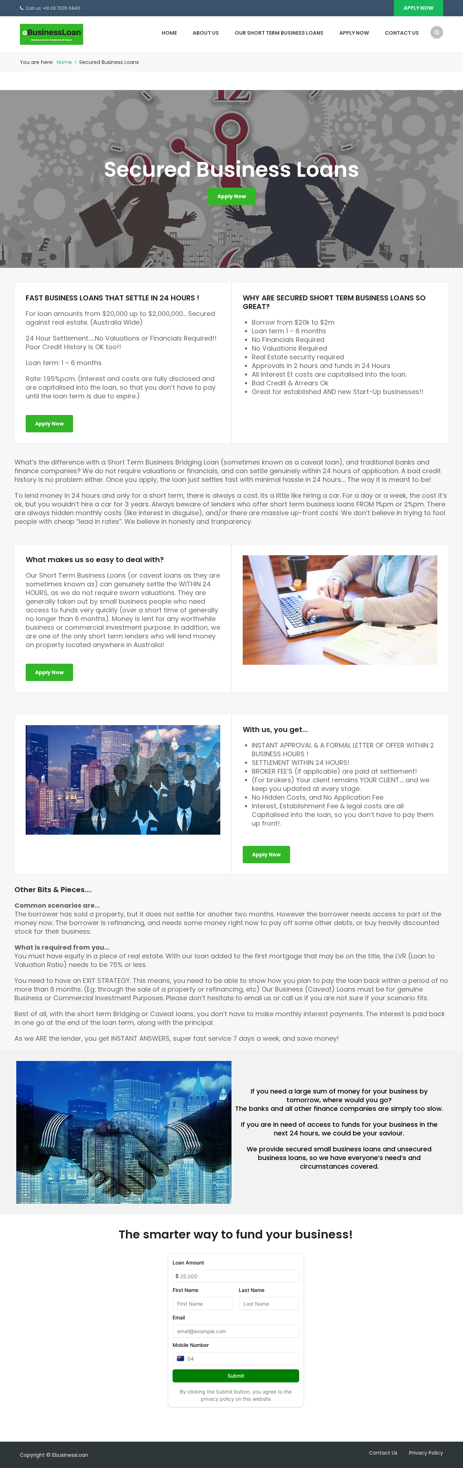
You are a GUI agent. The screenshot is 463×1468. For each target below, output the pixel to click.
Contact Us (402, 33)
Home (169, 33)
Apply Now (418, 8)
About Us (206, 33)
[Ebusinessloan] (51, 34)
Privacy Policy (426, 1452)
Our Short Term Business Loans (279, 33)
